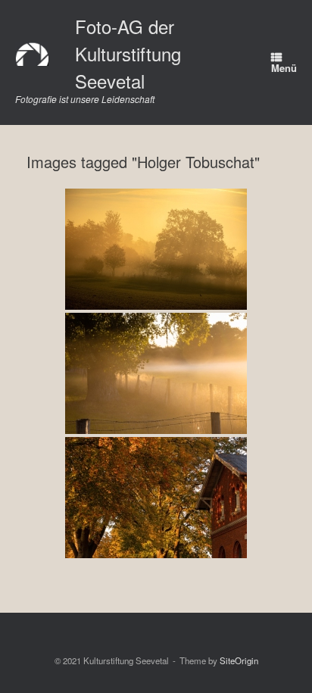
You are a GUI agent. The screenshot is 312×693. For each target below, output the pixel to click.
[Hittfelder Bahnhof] (156, 497)
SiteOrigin (239, 660)
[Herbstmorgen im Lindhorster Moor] (156, 249)
